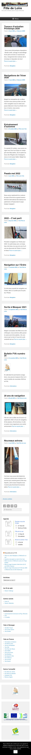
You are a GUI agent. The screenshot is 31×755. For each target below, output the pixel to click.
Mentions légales (9, 677)
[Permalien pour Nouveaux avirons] (11, 474)
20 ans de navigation (14, 395)
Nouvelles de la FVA (11, 553)
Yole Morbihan (8, 654)
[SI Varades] (15, 731)
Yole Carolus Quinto (9, 629)
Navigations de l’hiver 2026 (15, 76)
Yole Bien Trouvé (9, 627)
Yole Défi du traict (9, 643)
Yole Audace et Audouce (10, 642)
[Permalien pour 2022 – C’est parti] (15, 239)
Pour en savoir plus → (10, 61)
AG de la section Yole (21, 540)
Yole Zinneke (8, 631)
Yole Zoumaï (8, 661)
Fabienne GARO (21, 31)
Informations (13, 386)
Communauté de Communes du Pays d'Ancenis (16, 613)
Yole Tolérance (8, 657)
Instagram (12, 506)
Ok (15, 751)
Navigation (12, 65)
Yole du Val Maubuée (10, 645)
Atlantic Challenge (9, 590)
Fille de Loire (13, 8)
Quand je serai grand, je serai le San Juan (15, 559)
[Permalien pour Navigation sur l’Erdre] (15, 286)
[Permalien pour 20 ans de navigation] (15, 415)
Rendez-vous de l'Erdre (20, 522)
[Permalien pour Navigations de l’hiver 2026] (15, 97)
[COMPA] (15, 706)
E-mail (15, 506)
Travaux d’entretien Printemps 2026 (13, 27)
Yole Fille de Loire (21, 398)
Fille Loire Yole (23, 129)
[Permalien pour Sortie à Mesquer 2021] (15, 328)
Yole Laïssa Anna (9, 652)
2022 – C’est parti (13, 218)
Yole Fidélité (7, 650)
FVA (6, 615)
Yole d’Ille (7, 647)
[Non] (29, 748)
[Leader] (15, 720)
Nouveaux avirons (13, 440)
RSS (8, 506)
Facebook (4, 506)
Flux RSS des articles (10, 671)
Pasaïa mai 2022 (12, 173)
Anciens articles (7, 499)
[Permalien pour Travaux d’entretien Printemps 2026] (15, 48)
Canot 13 (7, 601)
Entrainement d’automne (11, 125)
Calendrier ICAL (8, 675)
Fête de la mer (19, 531)
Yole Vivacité (8, 659)
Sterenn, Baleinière (9, 603)
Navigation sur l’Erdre (15, 264)
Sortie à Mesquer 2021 (15, 307)
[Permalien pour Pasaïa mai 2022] (15, 193)
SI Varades (7, 617)
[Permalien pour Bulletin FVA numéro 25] (7, 372)
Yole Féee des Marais (10, 649)
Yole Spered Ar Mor (9, 656)
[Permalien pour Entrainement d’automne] (15, 146)
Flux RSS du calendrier (10, 673)
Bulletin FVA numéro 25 (14, 354)
